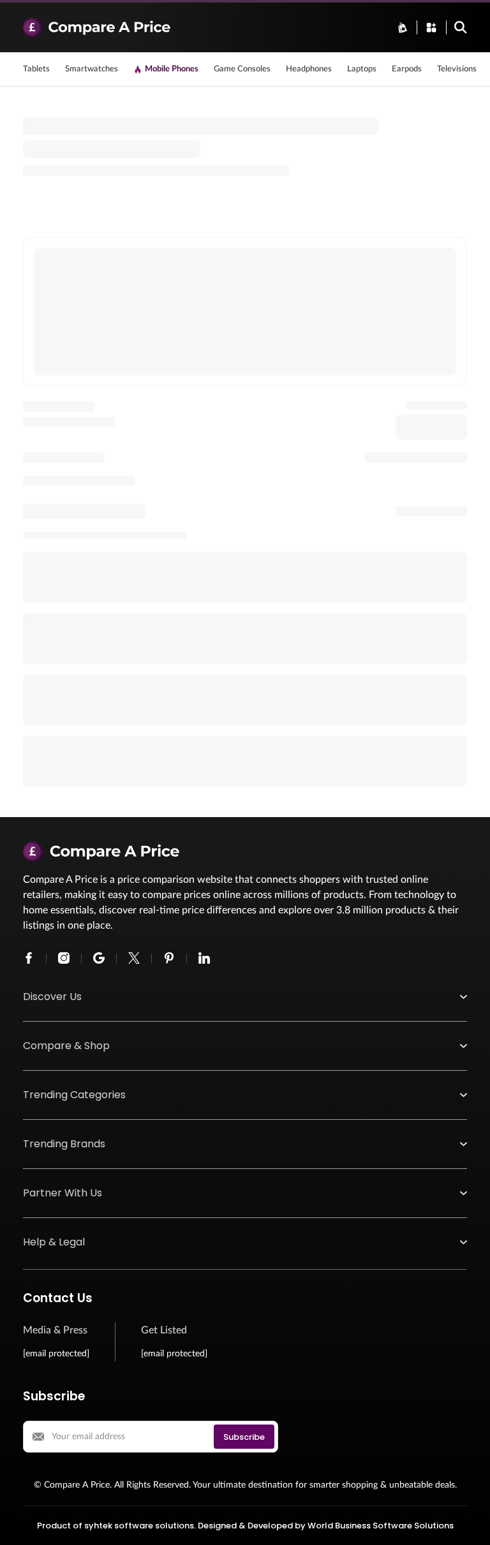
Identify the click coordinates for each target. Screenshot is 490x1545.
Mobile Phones (171, 69)
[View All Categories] (431, 27)
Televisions (457, 69)
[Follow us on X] (134, 958)
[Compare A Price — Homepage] (202, 27)
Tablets (36, 69)
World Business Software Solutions (381, 1526)
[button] (245, 997)
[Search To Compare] (460, 27)
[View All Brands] (402, 27)
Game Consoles (242, 69)
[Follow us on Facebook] (28, 958)
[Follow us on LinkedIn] (204, 958)
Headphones (309, 69)
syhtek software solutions (139, 1526)
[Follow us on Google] (99, 958)
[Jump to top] (467, 1522)
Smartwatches (91, 69)
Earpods (407, 69)
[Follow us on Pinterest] (169, 958)
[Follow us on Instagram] (64, 958)
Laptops (361, 69)
